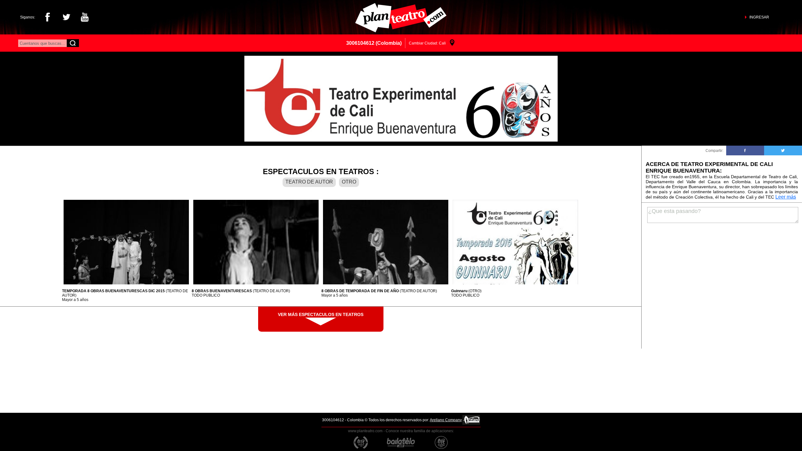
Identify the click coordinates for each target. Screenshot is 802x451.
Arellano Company (446, 420)
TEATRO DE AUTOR (309, 181)
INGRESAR (759, 17)
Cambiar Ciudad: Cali (427, 43)
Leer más (785, 197)
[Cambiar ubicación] (452, 43)
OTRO (349, 181)
